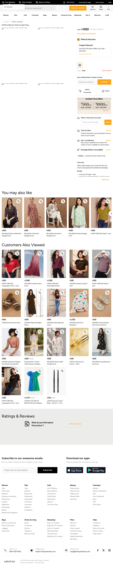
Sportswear (6, 507)
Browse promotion (85, 54)
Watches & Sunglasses (9, 513)
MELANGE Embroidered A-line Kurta (101, 363)
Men (94, 494)
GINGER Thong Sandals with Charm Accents (100, 324)
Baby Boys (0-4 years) (55, 536)
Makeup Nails (74, 496)
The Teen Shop (52, 505)
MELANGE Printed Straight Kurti (78, 235)
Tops (3, 488)
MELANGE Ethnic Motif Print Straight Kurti (11, 235)
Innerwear (28, 502)
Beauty (4, 510)
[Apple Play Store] (74, 470)
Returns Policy (98, 531)
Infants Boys (51, 496)
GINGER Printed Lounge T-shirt (79, 285)
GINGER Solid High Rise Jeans (55, 324)
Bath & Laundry (29, 534)
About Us (73, 523)
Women (6, 22)
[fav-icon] (92, 7)
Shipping (96, 525)
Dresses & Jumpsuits (9, 496)
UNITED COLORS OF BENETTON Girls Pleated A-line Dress (33, 402)
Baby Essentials (52, 531)
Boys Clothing (52, 491)
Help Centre (97, 534)
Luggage (5, 528)
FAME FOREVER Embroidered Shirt (53, 285)
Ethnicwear (6, 491)
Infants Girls (51, 494)
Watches (27, 507)
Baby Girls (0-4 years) (54, 525)
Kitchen (27, 528)
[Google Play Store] (96, 470)
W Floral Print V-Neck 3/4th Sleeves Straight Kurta (32, 363)
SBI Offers (73, 539)
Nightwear (5, 505)
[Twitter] (103, 550)
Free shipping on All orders (86, 33)
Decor (26, 523)
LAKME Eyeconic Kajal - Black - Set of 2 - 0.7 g (55, 402)
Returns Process (98, 528)
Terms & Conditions (27, 563)
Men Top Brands (98, 496)
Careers (73, 525)
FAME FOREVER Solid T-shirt (101, 234)
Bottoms (5, 494)
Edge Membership (76, 536)
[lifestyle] (9, 561)
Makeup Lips (74, 494)
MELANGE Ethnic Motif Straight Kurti (55, 363)
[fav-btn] (18, 201)
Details (105, 110)
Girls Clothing (52, 488)
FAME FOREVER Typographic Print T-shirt (10, 285)
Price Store (97, 505)
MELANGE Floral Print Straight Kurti (53, 235)
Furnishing (28, 525)
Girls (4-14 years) (53, 528)
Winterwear (6, 499)
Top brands (5, 531)
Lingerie (4, 502)
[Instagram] (109, 550)
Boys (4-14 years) (53, 523)
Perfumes (73, 499)
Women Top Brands (99, 491)
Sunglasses (28, 510)
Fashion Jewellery (17, 22)
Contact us (97, 523)
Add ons (50, 502)
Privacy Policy (39, 563)
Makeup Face (74, 491)
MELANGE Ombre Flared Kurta (32, 285)
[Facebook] (97, 550)
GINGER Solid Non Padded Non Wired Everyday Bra (11, 363)
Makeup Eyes (74, 488)
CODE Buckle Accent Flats (11, 323)
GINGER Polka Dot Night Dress (32, 324)
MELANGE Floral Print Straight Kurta (31, 235)
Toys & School (52, 534)
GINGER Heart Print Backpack (76, 324)
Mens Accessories (8, 525)
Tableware (28, 531)
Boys (94, 499)
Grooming (27, 505)
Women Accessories (9, 523)
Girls (94, 502)
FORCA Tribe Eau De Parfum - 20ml (77, 363)
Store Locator (75, 528)
